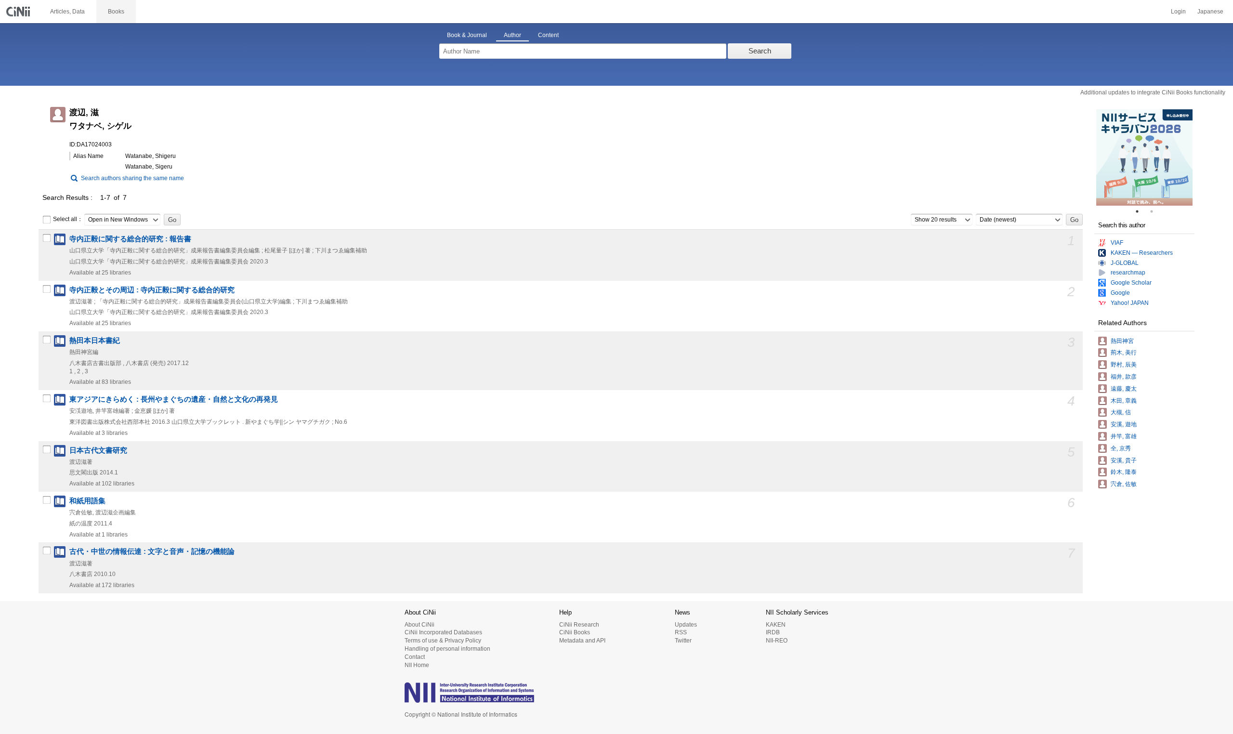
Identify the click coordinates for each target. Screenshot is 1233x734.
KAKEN (776, 624)
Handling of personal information (447, 648)
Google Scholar (1131, 282)
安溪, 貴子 (1124, 460)
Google (1120, 292)
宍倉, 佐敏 (1124, 484)
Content (548, 35)
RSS (681, 632)
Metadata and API (582, 640)
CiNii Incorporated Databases (443, 632)
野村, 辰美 (1124, 364)
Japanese (1210, 11)
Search (759, 51)
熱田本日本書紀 (94, 340)
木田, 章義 (1124, 400)
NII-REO (776, 640)
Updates (686, 624)
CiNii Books (574, 632)
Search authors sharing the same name (132, 178)
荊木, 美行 (1124, 352)
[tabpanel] (1144, 157)
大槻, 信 (1121, 412)
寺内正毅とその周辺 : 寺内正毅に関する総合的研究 (152, 290)
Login (1178, 11)
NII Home (417, 665)
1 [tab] (1141, 211)
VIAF (1117, 242)
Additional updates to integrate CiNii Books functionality (1152, 92)
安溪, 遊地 (1124, 424)
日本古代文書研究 (98, 450)
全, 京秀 (1121, 448)
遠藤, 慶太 (1124, 388)
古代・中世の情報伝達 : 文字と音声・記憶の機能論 (152, 551)
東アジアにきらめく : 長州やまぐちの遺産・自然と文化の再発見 (173, 399)
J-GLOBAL (1125, 263)
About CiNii (419, 624)
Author (512, 35)
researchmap (1128, 272)
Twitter (683, 640)
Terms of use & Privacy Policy (443, 640)
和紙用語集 (87, 501)
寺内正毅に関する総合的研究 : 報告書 (130, 239)
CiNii (19, 11)
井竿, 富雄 (1124, 436)
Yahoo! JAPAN (1130, 303)
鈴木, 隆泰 (1124, 472)
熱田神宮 (1122, 341)
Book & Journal (467, 35)
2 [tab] (1155, 211)
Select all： (68, 219)
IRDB (773, 632)
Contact (415, 657)
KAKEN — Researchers (1142, 252)
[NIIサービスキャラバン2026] (1144, 157)
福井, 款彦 (1124, 376)
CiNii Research (579, 624)
